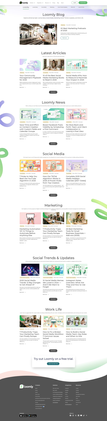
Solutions (31, 3)
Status (77, 398)
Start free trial (78, 402)
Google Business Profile (69, 400)
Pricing (54, 3)
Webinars (77, 392)
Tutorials (77, 390)
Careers (36, 392)
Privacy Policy (37, 396)
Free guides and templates (80, 394)
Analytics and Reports (56, 400)
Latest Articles (81, 7)
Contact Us (78, 400)
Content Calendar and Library (57, 394)
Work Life (73, 7)
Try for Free (82, 2)
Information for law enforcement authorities (42, 398)
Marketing (52, 7)
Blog (58, 3)
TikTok (66, 394)
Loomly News (35, 7)
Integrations (39, 3)
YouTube (66, 396)
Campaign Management (57, 398)
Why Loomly (55, 390)
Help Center (78, 396)
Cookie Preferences (38, 408)
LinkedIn (66, 392)
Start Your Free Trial (53, 363)
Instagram (66, 390)
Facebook (67, 388)
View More (53, 92)
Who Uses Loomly (56, 388)
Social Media (43, 7)
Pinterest (66, 398)
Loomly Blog (26, 7)
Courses (77, 388)
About (62, 3)
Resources (47, 3)
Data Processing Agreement (40, 400)
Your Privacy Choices (38, 406)
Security (36, 402)
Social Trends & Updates (62, 7)
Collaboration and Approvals (57, 396)
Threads (66, 402)
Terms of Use (37, 394)
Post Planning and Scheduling (57, 392)
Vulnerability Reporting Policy (40, 404)
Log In (74, 2)
